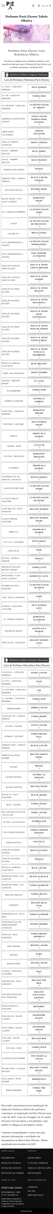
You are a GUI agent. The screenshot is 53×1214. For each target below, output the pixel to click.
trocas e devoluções (40, 1168)
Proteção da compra (12, 1173)
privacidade (34, 1173)
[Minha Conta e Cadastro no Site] (39, 5)
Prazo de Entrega (11, 1163)
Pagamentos (8, 1158)
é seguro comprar (38, 1163)
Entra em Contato (11, 1168)
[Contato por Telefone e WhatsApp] (33, 5)
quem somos (35, 1158)
